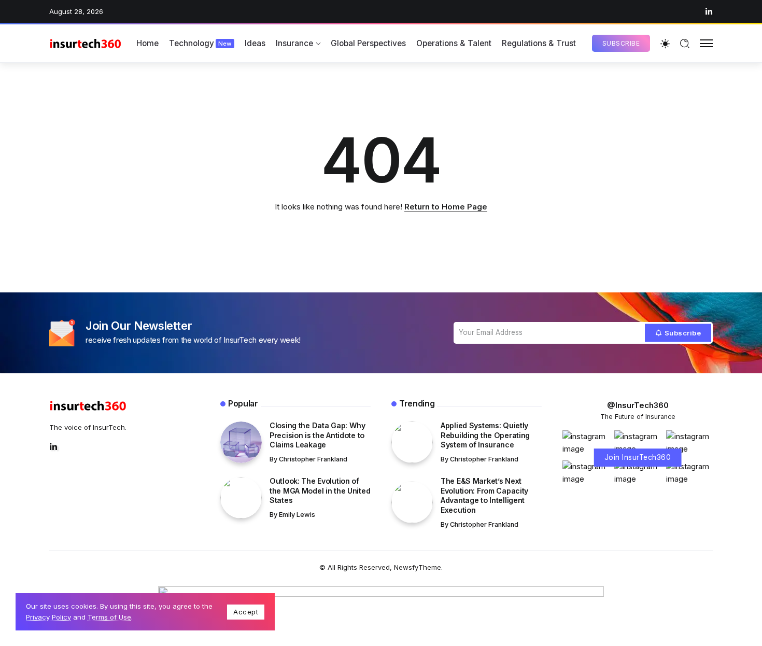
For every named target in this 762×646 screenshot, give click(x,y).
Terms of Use (109, 617)
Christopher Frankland (313, 459)
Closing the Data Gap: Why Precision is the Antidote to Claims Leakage (317, 435)
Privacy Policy (48, 617)
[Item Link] (241, 442)
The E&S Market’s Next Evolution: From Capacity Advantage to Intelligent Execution (484, 495)
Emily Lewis (297, 514)
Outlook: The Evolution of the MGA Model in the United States (320, 490)
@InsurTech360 (638, 405)
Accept (245, 612)
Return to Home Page (445, 207)
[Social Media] (709, 12)
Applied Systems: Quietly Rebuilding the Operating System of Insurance (485, 435)
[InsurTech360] (85, 43)
